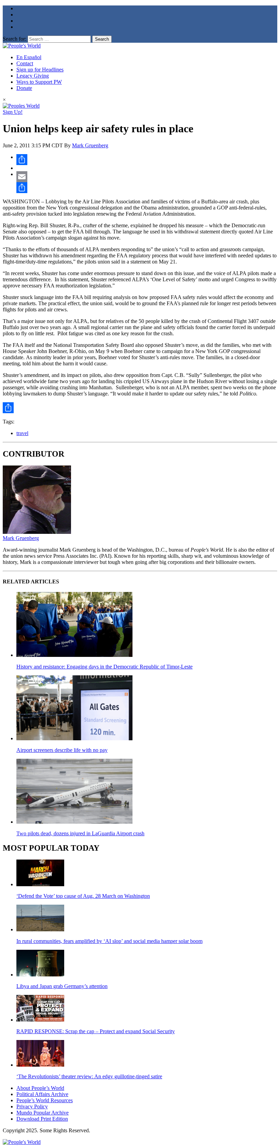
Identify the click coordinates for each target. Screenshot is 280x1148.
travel (22, 433)
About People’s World (40, 1088)
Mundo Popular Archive (42, 1113)
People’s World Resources (44, 1100)
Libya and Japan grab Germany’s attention (62, 986)
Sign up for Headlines (40, 69)
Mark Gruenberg (90, 145)
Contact (24, 63)
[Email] (146, 176)
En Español (28, 57)
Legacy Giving (32, 76)
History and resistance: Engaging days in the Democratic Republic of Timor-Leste (104, 667)
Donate (24, 88)
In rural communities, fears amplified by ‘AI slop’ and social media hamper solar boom (109, 941)
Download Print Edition (42, 1119)
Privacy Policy (32, 1106)
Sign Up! (13, 112)
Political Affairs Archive (42, 1094)
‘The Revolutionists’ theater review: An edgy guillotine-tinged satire (89, 1076)
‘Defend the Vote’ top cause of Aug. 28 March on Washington (83, 896)
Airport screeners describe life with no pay (62, 750)
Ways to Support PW (39, 82)
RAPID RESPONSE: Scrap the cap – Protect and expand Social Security (95, 1031)
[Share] (146, 159)
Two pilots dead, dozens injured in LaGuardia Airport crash (80, 833)
